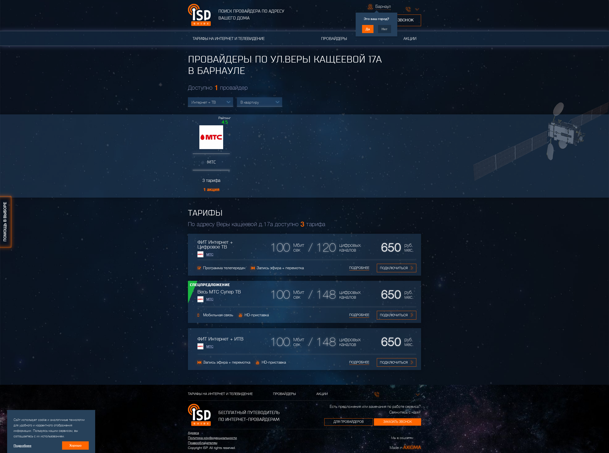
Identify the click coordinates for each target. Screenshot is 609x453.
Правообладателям (202, 443)
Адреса (193, 433)
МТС (209, 254)
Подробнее (359, 268)
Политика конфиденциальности (212, 438)
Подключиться (394, 268)
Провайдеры (334, 39)
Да (368, 29)
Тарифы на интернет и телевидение (229, 39)
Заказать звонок (397, 422)
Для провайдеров (349, 422)
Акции (409, 39)
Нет (385, 29)
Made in (405, 447)
